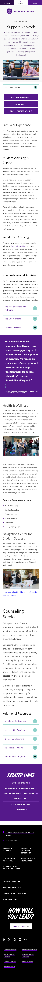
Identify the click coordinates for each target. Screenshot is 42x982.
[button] (7, 2)
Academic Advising (18, 246)
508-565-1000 (12, 840)
